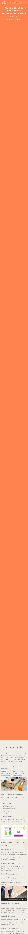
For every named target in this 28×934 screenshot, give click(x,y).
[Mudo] (22, 899)
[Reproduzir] (3, 899)
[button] (10, 747)
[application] (14, 893)
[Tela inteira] (25, 899)
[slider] (13, 899)
